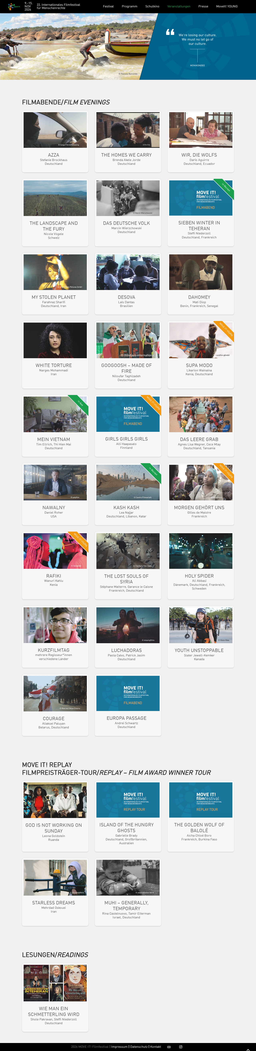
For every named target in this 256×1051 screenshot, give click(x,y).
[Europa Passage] (128, 705)
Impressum (119, 1047)
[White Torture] (55, 355)
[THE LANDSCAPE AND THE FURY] (55, 212)
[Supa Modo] (201, 355)
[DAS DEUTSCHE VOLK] (128, 212)
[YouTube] (169, 1047)
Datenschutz (139, 1047)
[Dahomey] (201, 284)
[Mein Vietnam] (55, 426)
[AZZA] (55, 141)
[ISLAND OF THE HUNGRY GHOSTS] (128, 816)
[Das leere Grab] (201, 426)
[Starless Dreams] (55, 892)
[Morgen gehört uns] (201, 494)
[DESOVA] (128, 284)
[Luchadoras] (128, 637)
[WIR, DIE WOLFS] (201, 141)
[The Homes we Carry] (128, 141)
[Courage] (55, 705)
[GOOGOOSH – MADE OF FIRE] (128, 355)
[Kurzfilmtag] (55, 637)
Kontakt (155, 1047)
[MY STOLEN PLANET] (55, 284)
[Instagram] (181, 1047)
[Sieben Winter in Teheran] (201, 212)
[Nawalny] (55, 494)
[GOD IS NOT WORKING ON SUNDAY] (55, 816)
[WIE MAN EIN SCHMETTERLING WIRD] (55, 997)
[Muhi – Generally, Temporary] (128, 892)
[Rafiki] (55, 565)
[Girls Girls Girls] (128, 426)
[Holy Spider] (201, 565)
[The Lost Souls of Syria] (128, 565)
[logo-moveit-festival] (14, 6)
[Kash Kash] (128, 494)
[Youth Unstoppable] (201, 637)
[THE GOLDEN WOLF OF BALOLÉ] (201, 816)
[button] (116, 6)
